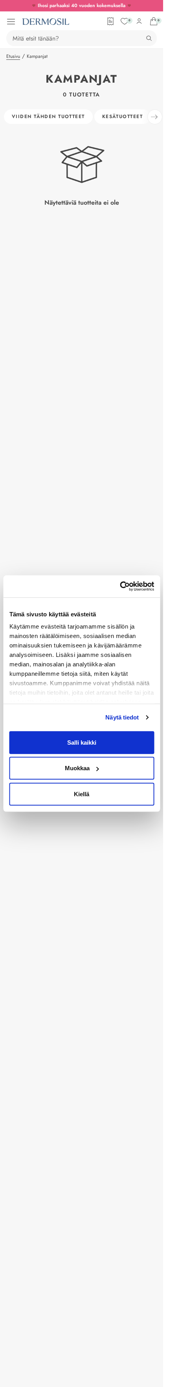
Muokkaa (77, 768)
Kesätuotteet (122, 116)
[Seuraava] (154, 116)
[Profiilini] (139, 21)
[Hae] (148, 38)
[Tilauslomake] (110, 21)
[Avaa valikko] (11, 22)
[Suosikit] (124, 21)
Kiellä (81, 793)
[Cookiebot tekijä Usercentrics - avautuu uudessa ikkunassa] (119, 586)
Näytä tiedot (122, 717)
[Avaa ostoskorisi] (153, 21)
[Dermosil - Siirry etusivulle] (45, 22)
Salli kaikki (81, 742)
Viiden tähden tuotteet (48, 116)
